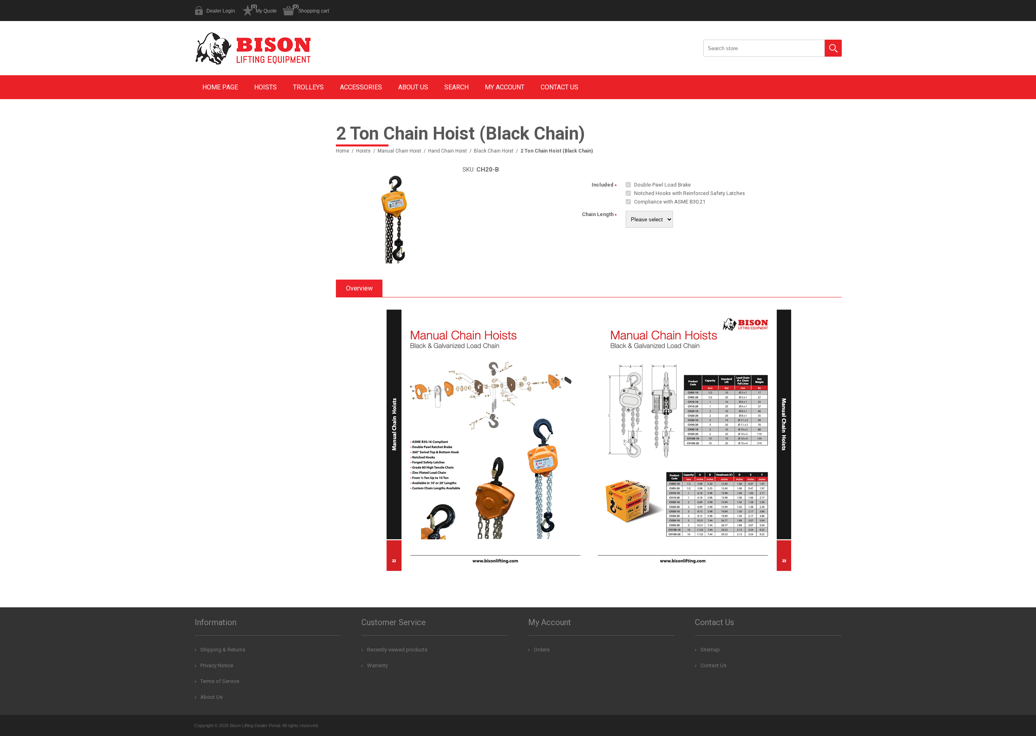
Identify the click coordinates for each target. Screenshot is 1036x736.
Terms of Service (219, 681)
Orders (542, 650)
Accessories (361, 87)
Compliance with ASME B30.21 (669, 202)
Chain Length (598, 215)
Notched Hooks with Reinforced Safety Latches (689, 193)
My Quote (266, 11)
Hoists (265, 87)
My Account (504, 87)
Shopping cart (313, 11)
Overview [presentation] (359, 288)
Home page (220, 87)
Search (833, 48)
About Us (413, 87)
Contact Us (559, 87)
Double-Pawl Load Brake (662, 185)
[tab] (359, 288)
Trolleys (308, 87)
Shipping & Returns (222, 650)
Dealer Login (220, 11)
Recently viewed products (397, 650)
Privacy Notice (216, 665)
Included (603, 185)
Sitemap (710, 650)
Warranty (377, 665)
